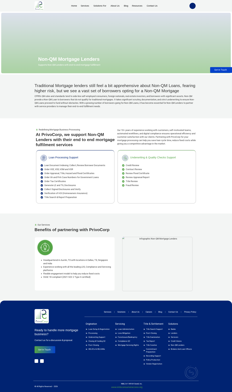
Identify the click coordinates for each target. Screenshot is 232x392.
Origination (91, 323)
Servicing (120, 323)
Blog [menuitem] (126, 6)
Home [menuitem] (74, 6)
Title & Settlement (153, 323)
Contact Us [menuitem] (152, 6)
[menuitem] (84, 6)
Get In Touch (44, 349)
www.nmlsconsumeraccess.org (126, 387)
